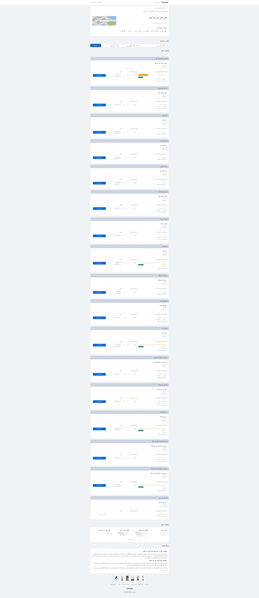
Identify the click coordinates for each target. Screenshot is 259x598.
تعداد (135, 75)
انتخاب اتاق (159, 11)
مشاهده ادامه (164, 570)
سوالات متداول (140, 584)
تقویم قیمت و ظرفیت (161, 81)
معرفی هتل (165, 11)
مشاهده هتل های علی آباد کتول (160, 8)
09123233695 (127, 592)
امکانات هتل (152, 11)
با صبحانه (165, 54)
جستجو (95, 45)
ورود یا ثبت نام (93, 2)
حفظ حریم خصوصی (125, 584)
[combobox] (118, 45)
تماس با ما (147, 584)
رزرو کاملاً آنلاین (99, 75)
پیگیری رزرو (99, 2)
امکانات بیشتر (130, 539)
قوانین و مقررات (134, 584)
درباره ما (119, 584)
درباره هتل (146, 11)
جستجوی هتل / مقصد (163, 44)
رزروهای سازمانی (113, 584)
